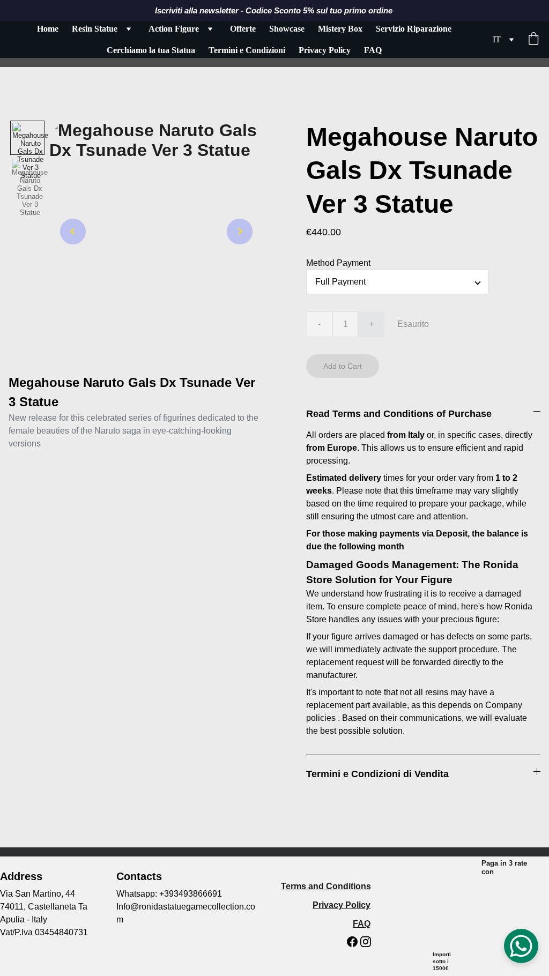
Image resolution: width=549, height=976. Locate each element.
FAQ (373, 50)
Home (47, 28)
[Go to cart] (533, 40)
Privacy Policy (325, 50)
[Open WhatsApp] (521, 946)
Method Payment (338, 262)
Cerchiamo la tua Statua (151, 50)
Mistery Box (340, 28)
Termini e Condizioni (247, 50)
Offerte (243, 28)
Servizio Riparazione (413, 28)
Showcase (287, 28)
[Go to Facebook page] (352, 941)
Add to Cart (342, 366)
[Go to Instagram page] (365, 941)
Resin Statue (94, 28)
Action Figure (174, 28)
